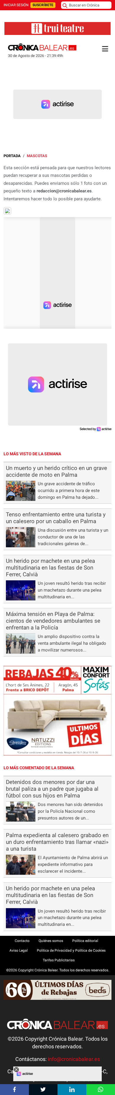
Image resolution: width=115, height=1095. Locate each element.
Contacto (22, 941)
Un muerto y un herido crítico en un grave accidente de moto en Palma (56, 471)
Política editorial (85, 941)
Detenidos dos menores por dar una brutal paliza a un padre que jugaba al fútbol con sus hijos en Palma (52, 789)
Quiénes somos (51, 941)
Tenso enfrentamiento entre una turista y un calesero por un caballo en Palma (56, 518)
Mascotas (37, 156)
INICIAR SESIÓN (16, 5)
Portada (12, 156)
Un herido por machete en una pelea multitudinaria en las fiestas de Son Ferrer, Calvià (50, 567)
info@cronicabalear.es (74, 1059)
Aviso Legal (18, 950)
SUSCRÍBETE (42, 5)
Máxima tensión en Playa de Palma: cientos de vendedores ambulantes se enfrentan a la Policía (53, 621)
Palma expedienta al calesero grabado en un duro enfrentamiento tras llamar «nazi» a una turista (57, 842)
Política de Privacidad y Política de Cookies (71, 950)
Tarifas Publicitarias (59, 960)
